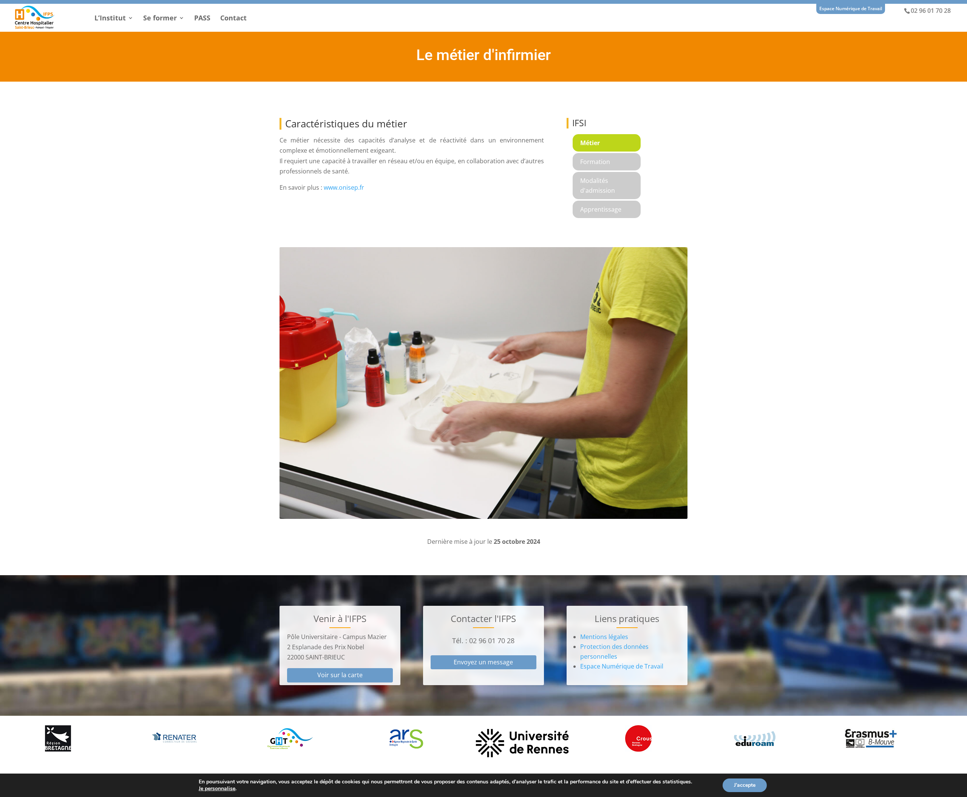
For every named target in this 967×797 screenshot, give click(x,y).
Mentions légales (604, 637)
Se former (160, 18)
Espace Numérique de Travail (850, 8)
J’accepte (744, 785)
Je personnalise (217, 788)
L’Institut (110, 18)
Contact (233, 18)
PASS (202, 18)
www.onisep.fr (344, 187)
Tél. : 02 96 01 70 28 (483, 640)
